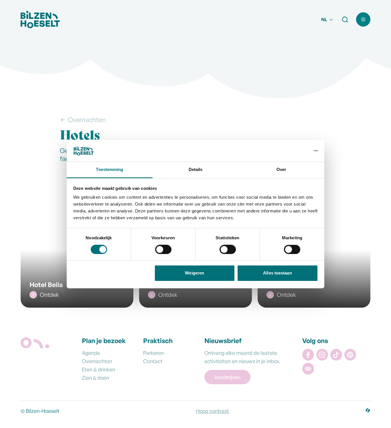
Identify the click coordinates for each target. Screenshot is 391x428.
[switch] (163, 250)
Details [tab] (196, 169)
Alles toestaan (277, 273)
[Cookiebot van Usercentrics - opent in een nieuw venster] (293, 150)
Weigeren (194, 273)
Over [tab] (281, 169)
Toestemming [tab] (109, 169)
